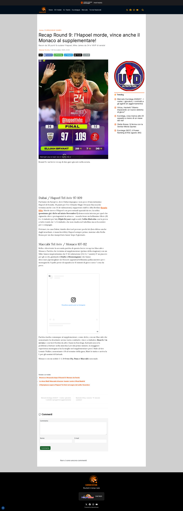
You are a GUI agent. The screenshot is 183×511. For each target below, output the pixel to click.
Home (41, 30)
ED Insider (58, 10)
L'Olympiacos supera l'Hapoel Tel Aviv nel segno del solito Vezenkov (64, 385)
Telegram (69, 55)
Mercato (85, 10)
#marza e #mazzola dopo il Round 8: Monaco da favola (59, 378)
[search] (142, 10)
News (51, 10)
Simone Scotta (44, 50)
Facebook (49, 55)
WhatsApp (59, 55)
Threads (78, 55)
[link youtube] (137, 10)
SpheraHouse (94, 507)
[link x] (127, 10)
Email (87, 55)
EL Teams (66, 10)
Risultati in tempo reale (91, 488)
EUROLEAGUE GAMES (53, 30)
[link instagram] (134, 10)
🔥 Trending (119, 95)
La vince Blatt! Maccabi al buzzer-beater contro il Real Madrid (62, 381)
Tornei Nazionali (95, 10)
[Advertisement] (91, 21)
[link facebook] (130, 10)
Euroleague (76, 10)
